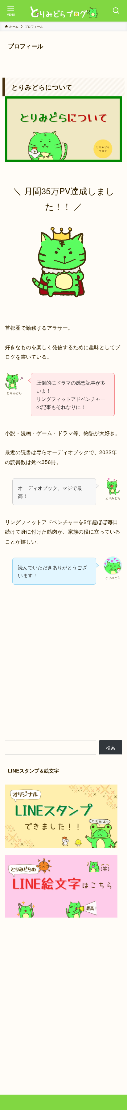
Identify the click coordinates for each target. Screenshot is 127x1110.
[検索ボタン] (116, 11)
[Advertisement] (63, 667)
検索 (110, 747)
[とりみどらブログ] (63, 11)
